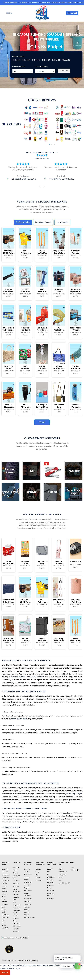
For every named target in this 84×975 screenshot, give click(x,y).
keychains (40, 677)
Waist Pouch (5, 915)
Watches (26, 910)
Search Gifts (64, 71)
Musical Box (16, 908)
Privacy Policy (62, 875)
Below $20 (46, 60)
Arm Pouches (5, 869)
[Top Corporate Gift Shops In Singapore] (15, 938)
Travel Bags (5, 904)
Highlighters (50, 877)
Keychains (16, 886)
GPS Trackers (28, 890)
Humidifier (16, 883)
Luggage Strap (6, 877)
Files (48, 874)
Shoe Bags (4, 883)
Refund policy (5, 928)
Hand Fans (16, 881)
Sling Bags (16, 918)
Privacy (61, 877)
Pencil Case (50, 890)
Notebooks (50, 883)
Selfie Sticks (27, 901)
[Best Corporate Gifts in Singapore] (9, 956)
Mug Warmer (17, 905)
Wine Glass (16, 931)
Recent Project (75, 870)
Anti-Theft (16, 867)
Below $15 (36, 60)
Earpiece (26, 888)
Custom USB (27, 882)
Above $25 (66, 60)
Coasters (15, 873)
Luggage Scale (6, 875)
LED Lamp (16, 894)
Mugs (14, 902)
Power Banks (28, 898)
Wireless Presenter (29, 918)
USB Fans (27, 907)
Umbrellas (16, 929)
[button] (80, 125)
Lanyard (38, 877)
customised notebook (19, 719)
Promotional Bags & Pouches (16, 913)
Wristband (39, 880)
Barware (15, 870)
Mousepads (50, 880)
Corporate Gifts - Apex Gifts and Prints (18, 960)
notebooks (31, 677)
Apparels (38, 869)
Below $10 (26, 60)
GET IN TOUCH (63, 872)
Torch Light (27, 904)
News (72, 867)
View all (42, 422)
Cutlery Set (5, 872)
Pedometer (5, 891)
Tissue (14, 921)
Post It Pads (50, 898)
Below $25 (56, 60)
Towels (3, 907)
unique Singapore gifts (74, 794)
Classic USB (27, 885)
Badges (38, 872)
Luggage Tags (5, 880)
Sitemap (35, 961)
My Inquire (72, 13)
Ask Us (60, 869)
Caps (37, 875)
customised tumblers (17, 677)
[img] (42, 155)
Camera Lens (28, 874)
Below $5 (16, 60)
